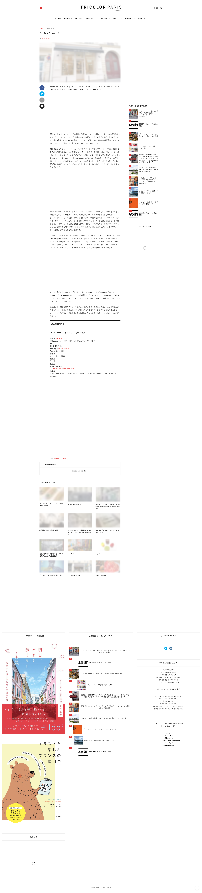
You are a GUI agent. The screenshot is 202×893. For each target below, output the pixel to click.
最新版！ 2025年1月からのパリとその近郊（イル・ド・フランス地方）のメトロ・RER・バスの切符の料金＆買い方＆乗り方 (148, 158)
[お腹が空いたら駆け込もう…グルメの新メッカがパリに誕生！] (51, 545)
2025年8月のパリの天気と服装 (148, 214)
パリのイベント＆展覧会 (168, 704)
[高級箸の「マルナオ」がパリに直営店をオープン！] (108, 520)
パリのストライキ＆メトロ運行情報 (168, 677)
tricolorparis (45, 38)
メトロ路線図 (64, 349)
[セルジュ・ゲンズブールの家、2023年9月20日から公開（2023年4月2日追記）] (108, 494)
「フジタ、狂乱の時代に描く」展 (50, 575)
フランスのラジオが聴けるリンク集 (148, 147)
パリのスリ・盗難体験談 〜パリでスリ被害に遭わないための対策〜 (148, 170)
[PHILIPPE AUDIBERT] (80, 566)
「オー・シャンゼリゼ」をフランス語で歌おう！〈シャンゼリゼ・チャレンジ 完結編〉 (148, 114)
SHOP (78, 18)
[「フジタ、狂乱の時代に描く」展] (51, 566)
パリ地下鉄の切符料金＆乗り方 (168, 672)
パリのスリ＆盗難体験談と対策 (168, 682)
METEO (116, 18)
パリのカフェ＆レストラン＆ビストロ (168, 696)
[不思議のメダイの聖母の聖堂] (51, 520)
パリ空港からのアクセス (168, 675)
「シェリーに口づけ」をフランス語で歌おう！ (148, 203)
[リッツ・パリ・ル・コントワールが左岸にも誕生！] (51, 494)
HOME (58, 18)
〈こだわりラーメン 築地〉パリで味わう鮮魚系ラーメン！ (148, 136)
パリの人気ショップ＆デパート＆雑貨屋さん (168, 706)
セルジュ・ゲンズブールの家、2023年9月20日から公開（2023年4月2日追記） (108, 507)
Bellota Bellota (101, 575)
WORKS (129, 18)
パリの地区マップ (62, 339)
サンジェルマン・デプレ (60, 458)
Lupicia (98, 554)
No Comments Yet (50, 465)
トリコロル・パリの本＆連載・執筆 (168, 741)
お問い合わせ (168, 738)
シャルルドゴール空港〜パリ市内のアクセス (148, 192)
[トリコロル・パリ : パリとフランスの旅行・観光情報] (101, 8)
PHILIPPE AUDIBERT (74, 575)
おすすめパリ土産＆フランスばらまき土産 (168, 709)
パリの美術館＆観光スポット (168, 701)
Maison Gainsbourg (74, 504)
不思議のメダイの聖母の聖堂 (49, 530)
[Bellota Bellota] (108, 566)
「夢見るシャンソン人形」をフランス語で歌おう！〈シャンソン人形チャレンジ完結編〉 (148, 181)
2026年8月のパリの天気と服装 (148, 125)
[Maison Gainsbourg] (80, 494)
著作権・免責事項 (168, 746)
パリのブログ (168, 743)
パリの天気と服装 (168, 670)
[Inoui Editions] (80, 545)
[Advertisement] (85, 112)
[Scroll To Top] (197, 888)
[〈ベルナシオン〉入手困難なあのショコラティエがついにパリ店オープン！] (80, 520)
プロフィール (168, 736)
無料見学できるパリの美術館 (168, 680)
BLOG (141, 18)
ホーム (168, 733)
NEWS (67, 18)
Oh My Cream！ (49, 34)
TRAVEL (105, 18)
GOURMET (91, 18)
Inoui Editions (72, 554)
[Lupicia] (108, 545)
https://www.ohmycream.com (63, 369)
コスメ (41, 28)
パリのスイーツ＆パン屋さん (168, 699)
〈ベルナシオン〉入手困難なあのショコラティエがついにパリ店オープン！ (79, 533)
